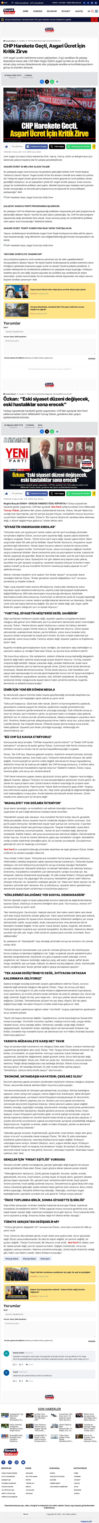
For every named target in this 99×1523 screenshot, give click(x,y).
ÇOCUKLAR (30, 1490)
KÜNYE (55, 3)
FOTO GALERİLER (36, 3)
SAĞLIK (76, 1493)
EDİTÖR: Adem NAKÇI (34, 152)
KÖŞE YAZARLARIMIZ (9, 1473)
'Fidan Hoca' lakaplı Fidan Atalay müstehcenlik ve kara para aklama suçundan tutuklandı (40, 19)
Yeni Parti (56, 507)
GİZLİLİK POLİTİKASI (57, 1476)
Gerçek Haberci (10, 41)
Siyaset (21, 394)
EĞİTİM (28, 1480)
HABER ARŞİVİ (55, 1483)
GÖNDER (91, 359)
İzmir (40, 425)
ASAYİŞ (77, 1483)
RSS (26, 1514)
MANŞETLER (6, 1480)
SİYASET (77, 1480)
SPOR (76, 1486)
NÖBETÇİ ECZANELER (9, 1497)
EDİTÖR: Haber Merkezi (35, 499)
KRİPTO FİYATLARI (8, 1493)
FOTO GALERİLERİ (8, 1476)
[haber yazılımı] (86, 1521)
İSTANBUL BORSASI (9, 1483)
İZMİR (76, 1473)
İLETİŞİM (62, 3)
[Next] (96, 19)
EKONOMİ (77, 1490)
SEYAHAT (29, 1493)
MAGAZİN (29, 1473)
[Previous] (92, 19)
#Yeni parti (45, 1259)
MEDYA (28, 1486)
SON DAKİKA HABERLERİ (58, 1486)
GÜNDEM (77, 1476)
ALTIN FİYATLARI (8, 1490)
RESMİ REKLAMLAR (74, 3)
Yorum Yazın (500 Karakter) (15, 336)
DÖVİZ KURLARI (7, 1486)
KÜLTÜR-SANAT (32, 1476)
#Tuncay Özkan (12, 1259)
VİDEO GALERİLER (21, 3)
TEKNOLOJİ (30, 1483)
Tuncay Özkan (11, 510)
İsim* (6, 327)
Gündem (22, 41)
